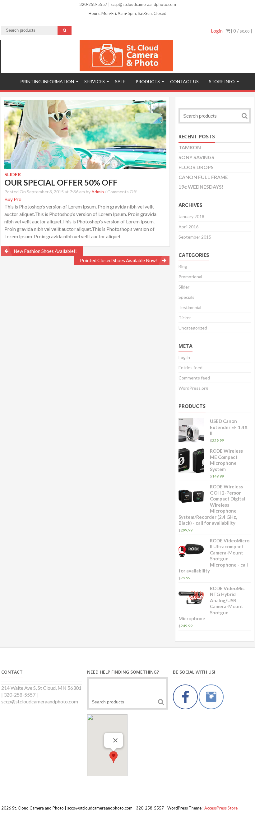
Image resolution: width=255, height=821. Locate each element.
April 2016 (188, 226)
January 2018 (191, 216)
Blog (182, 266)
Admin (97, 191)
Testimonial (189, 307)
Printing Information (47, 81)
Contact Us (184, 81)
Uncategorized (192, 327)
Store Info (222, 81)
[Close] (115, 740)
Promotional (190, 276)
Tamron (189, 147)
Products (148, 81)
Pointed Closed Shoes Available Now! (118, 260)
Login (217, 31)
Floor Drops (196, 167)
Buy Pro (12, 199)
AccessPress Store (221, 807)
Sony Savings (196, 157)
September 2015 (194, 237)
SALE (120, 81)
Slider (183, 286)
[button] (113, 757)
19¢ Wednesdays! (201, 187)
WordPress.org (193, 388)
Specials (186, 297)
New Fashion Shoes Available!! (45, 251)
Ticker (184, 317)
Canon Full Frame (203, 177)
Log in (184, 357)
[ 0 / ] (241, 31)
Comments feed (194, 377)
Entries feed (190, 367)
